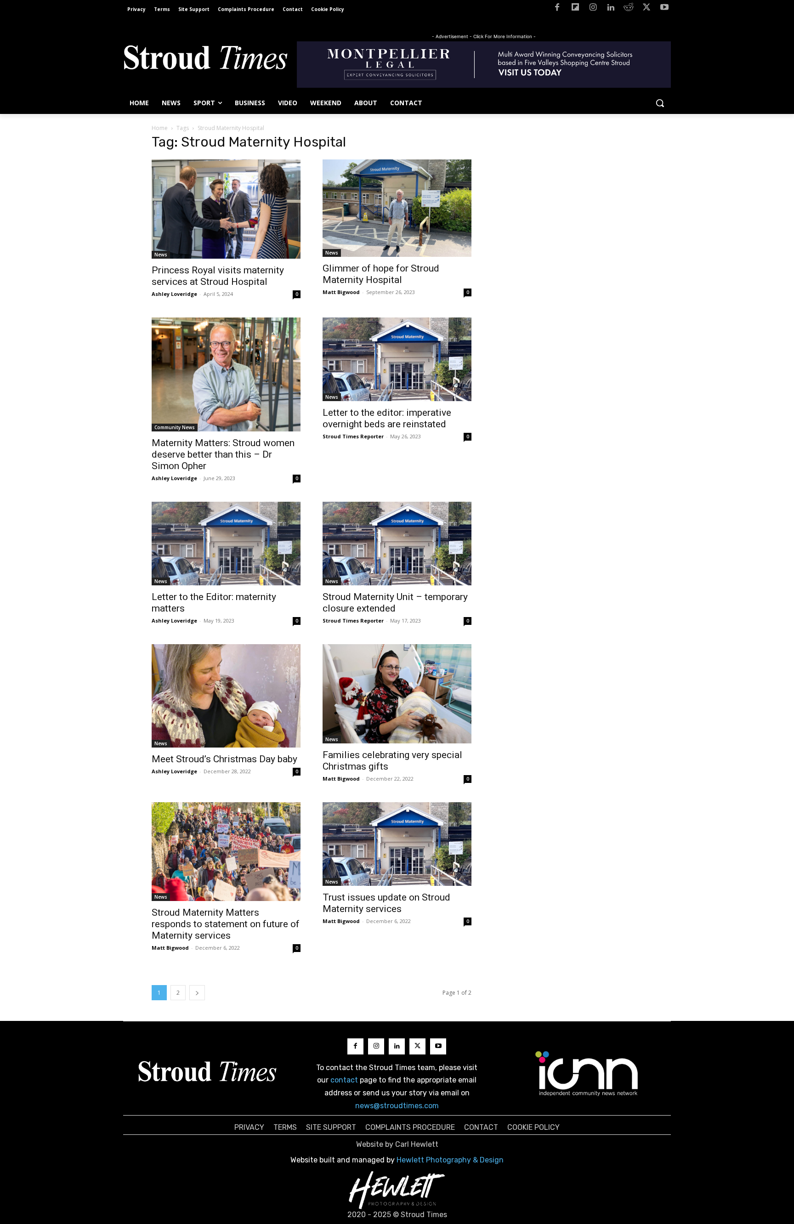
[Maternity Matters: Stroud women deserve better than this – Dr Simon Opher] (226, 374)
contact (344, 1080)
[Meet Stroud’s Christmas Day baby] (226, 696)
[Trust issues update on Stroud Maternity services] (397, 844)
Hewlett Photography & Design (450, 1160)
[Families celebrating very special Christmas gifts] (397, 693)
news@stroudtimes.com (397, 1105)
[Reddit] (628, 9)
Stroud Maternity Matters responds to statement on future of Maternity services (226, 924)
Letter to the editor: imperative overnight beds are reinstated (387, 418)
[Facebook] (557, 9)
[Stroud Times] (205, 60)
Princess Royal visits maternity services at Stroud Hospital (218, 276)
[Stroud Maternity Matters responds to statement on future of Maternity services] (226, 851)
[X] (646, 9)
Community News (174, 427)
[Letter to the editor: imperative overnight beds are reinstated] (397, 359)
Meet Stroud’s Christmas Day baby (224, 759)
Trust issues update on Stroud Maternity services (386, 903)
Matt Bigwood (341, 292)
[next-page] (197, 992)
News (160, 254)
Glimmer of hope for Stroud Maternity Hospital (381, 274)
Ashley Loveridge (174, 293)
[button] (660, 103)
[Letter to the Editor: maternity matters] (226, 543)
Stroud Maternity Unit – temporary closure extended (395, 602)
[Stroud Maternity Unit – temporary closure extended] (397, 543)
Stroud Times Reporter (353, 436)
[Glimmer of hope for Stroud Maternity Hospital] (397, 208)
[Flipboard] (575, 9)
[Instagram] (593, 9)
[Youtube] (664, 9)
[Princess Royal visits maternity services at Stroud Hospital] (226, 209)
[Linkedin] (611, 9)
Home (160, 128)
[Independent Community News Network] (587, 1073)
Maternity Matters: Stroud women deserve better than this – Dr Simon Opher (223, 454)
